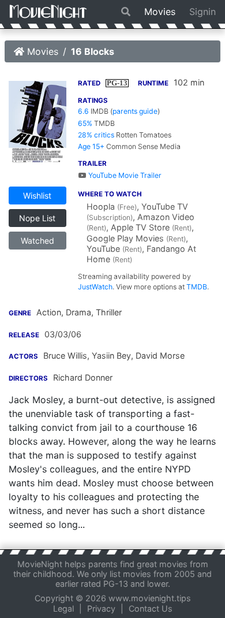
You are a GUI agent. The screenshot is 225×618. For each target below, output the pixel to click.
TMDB (196, 286)
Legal (63, 608)
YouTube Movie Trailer (124, 175)
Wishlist (37, 195)
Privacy (101, 608)
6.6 (83, 111)
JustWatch (95, 286)
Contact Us (150, 608)
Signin (202, 11)
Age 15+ (91, 146)
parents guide (135, 111)
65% (85, 123)
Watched (37, 240)
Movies (159, 11)
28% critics (96, 135)
